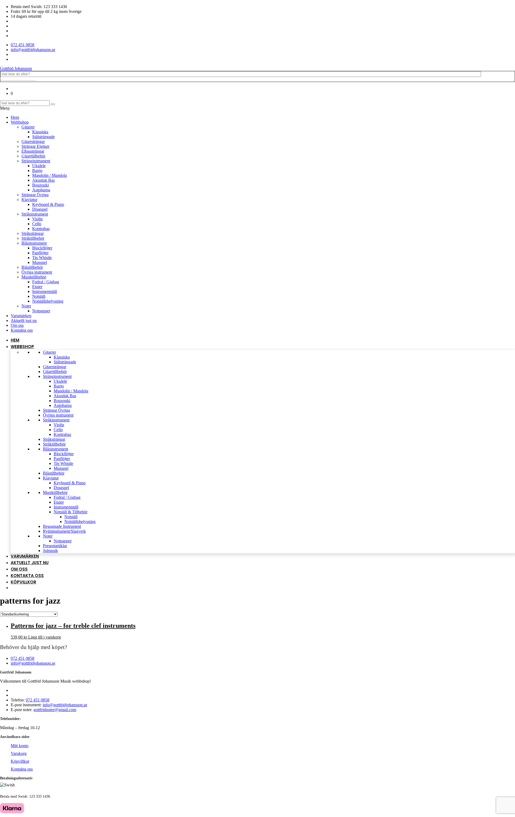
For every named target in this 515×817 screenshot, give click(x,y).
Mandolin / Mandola (49, 175)
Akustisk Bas (43, 180)
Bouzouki (40, 185)
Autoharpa (41, 190)
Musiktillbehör (33, 277)
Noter (26, 306)
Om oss (17, 325)
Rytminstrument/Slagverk (64, 531)
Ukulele (39, 165)
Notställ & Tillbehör (70, 512)
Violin (37, 219)
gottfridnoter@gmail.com (55, 709)
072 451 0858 (22, 658)
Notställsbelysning (47, 301)
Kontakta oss (22, 330)
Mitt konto (19, 745)
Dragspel (39, 209)
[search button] (53, 104)
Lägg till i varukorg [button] (44, 637)
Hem (15, 117)
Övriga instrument (36, 272)
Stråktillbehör (32, 238)
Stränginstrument (35, 161)
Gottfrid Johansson (16, 68)
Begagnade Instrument (62, 526)
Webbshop (20, 122)
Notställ (38, 296)
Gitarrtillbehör (33, 156)
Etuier (37, 286)
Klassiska (40, 132)
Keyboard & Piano (48, 204)
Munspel (39, 262)
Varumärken (21, 315)
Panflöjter (40, 252)
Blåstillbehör (32, 267)
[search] (18, 80)
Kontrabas (41, 228)
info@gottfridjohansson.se (33, 663)
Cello (36, 223)
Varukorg (19, 753)
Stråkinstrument (34, 214)
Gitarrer (28, 127)
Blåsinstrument (34, 243)
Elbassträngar (32, 151)
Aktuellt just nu (24, 320)
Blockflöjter (42, 248)
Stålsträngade (43, 136)
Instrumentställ (44, 291)
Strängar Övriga (35, 194)
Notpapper (41, 311)
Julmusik (50, 550)
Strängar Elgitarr (35, 146)
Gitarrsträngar (33, 141)
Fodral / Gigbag (45, 282)
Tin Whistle (42, 257)
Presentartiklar (55, 545)
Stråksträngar (32, 233)
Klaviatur (29, 199)
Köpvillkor (23, 582)
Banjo (37, 170)
